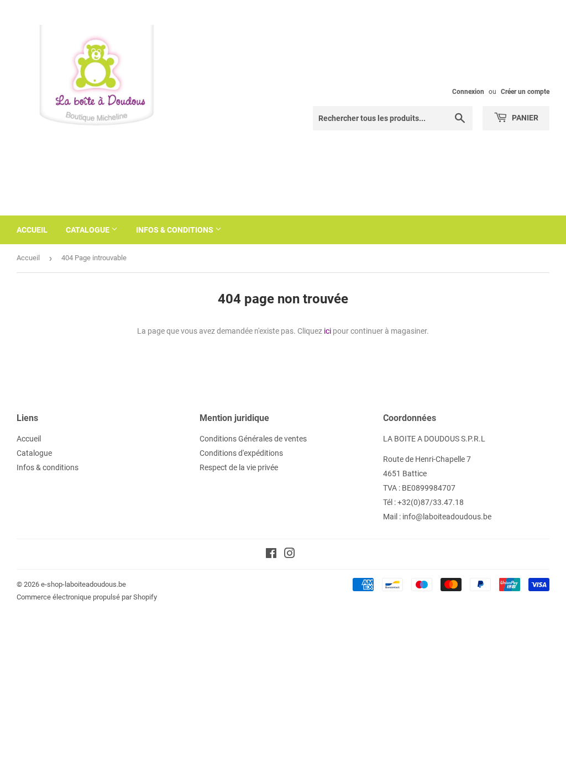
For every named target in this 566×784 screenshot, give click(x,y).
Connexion (468, 92)
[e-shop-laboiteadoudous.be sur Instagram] (289, 554)
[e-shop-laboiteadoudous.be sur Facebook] (271, 554)
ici (327, 331)
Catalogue (88, 229)
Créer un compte (525, 92)
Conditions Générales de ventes (253, 438)
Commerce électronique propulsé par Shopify (87, 597)
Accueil (32, 229)
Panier (524, 117)
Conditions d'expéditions (241, 453)
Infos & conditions (175, 229)
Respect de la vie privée (239, 467)
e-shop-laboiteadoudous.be (83, 584)
